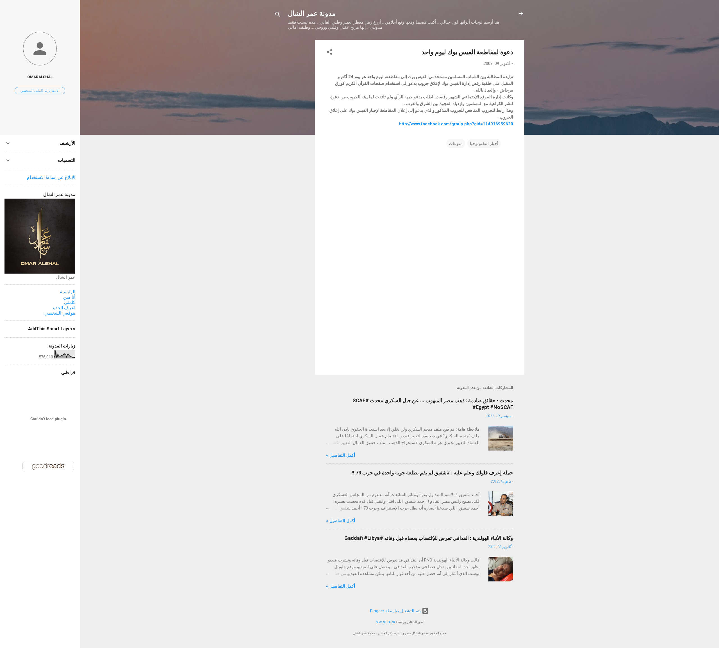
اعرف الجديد (63, 307)
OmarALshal (40, 76)
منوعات (456, 143)
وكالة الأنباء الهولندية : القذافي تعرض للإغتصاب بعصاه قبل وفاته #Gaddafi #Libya (428, 538)
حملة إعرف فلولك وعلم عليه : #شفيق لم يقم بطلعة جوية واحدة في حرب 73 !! (432, 473)
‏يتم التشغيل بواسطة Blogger (396, 610)
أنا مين (69, 297)
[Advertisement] (292, 124)
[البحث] (277, 15)
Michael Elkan (385, 622)
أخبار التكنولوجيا (484, 143)
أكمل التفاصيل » (340, 455)
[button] (329, 53)
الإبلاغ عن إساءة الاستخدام (51, 177)
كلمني (69, 302)
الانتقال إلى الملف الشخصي (40, 91)
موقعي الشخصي (59, 313)
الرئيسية (67, 291)
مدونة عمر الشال (312, 13)
